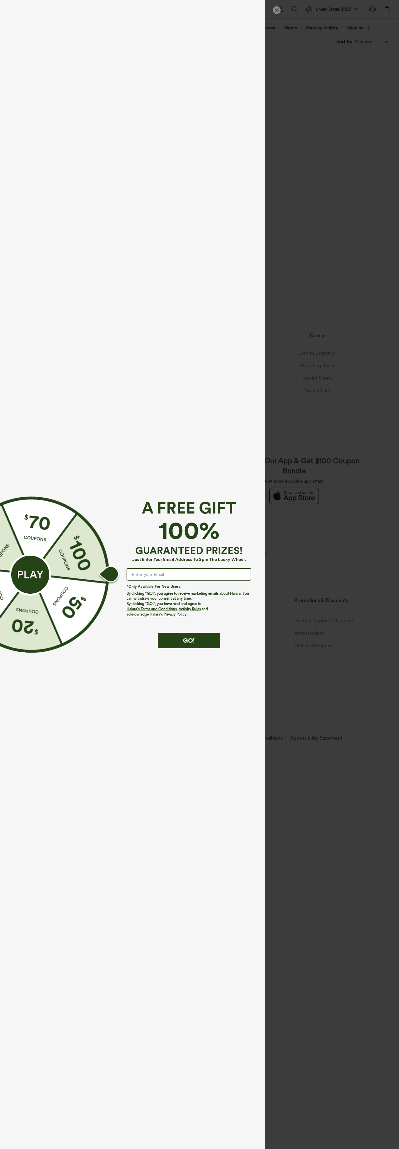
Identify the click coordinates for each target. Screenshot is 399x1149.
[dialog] (199, 574)
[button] (30, 575)
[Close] (277, 10)
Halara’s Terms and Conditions (152, 609)
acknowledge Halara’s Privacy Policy (156, 614)
